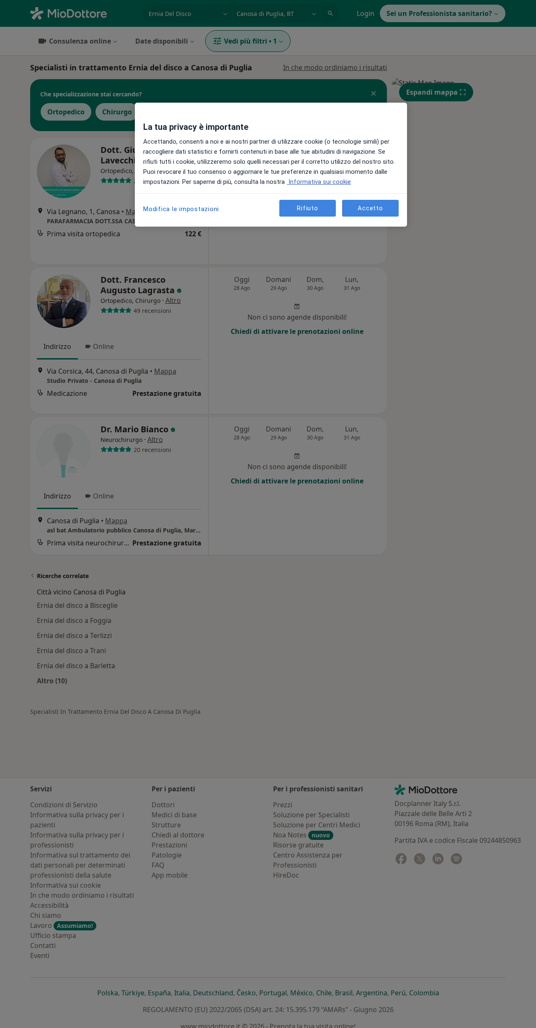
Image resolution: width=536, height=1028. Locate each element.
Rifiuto (307, 208)
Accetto (370, 208)
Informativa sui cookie (319, 182)
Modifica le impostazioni (181, 209)
